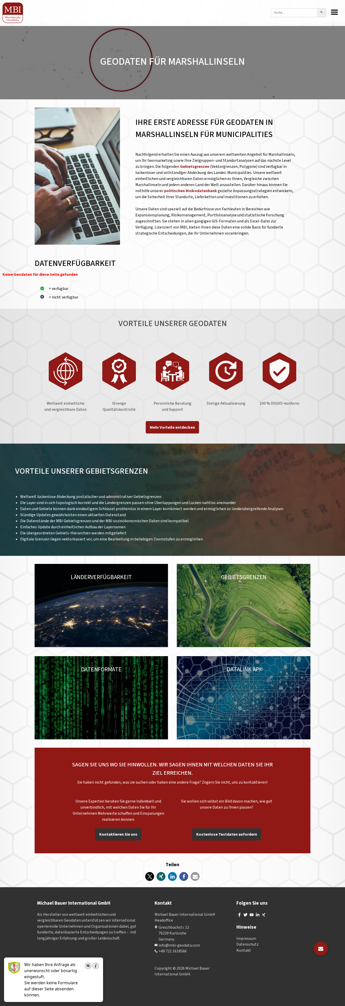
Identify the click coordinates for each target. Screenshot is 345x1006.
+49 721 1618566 (173, 951)
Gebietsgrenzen (195, 166)
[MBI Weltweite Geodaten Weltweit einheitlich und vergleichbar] (13, 13)
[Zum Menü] (334, 12)
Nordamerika (71, 582)
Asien (116, 582)
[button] (149, 876)
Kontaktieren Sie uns (118, 834)
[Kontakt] (321, 949)
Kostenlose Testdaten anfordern (226, 834)
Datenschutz (247, 944)
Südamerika (97, 582)
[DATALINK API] (243, 698)
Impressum (246, 938)
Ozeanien (132, 582)
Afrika (149, 582)
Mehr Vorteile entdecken (172, 427)
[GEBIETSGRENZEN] (243, 605)
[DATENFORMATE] (101, 698)
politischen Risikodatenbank (190, 191)
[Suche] (321, 12)
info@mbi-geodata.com (179, 945)
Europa (50, 582)
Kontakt (243, 950)
